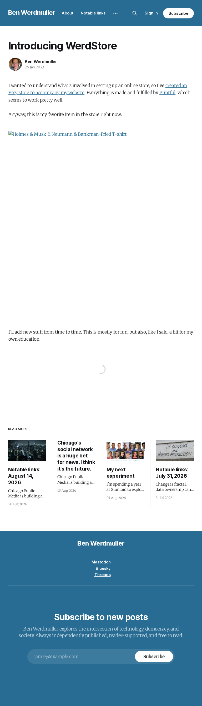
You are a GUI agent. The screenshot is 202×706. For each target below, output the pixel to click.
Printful (167, 92)
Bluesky (103, 568)
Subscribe (178, 13)
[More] (115, 13)
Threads (102, 574)
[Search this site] (134, 13)
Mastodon (101, 561)
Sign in (151, 13)
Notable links (93, 13)
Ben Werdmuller (31, 12)
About (67, 13)
